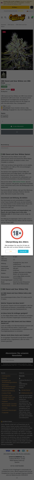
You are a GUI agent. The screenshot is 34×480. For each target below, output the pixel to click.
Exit (11, 251)
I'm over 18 (23, 251)
